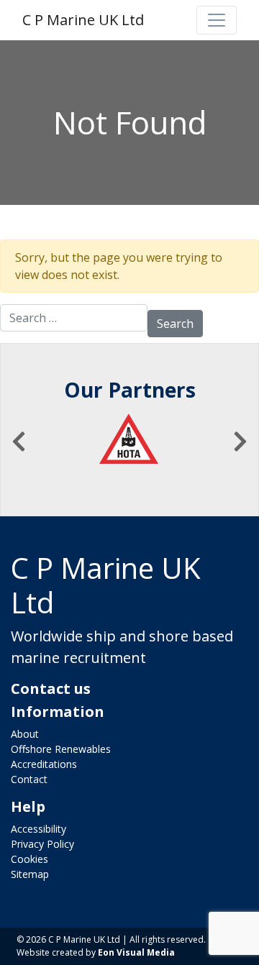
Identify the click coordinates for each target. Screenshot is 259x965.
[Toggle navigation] (216, 20)
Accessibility (38, 829)
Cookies (29, 859)
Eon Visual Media (136, 952)
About (25, 734)
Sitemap (30, 874)
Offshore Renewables (61, 749)
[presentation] (19, 441)
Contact (29, 779)
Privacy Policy (42, 844)
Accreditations (44, 764)
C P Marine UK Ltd (83, 19)
